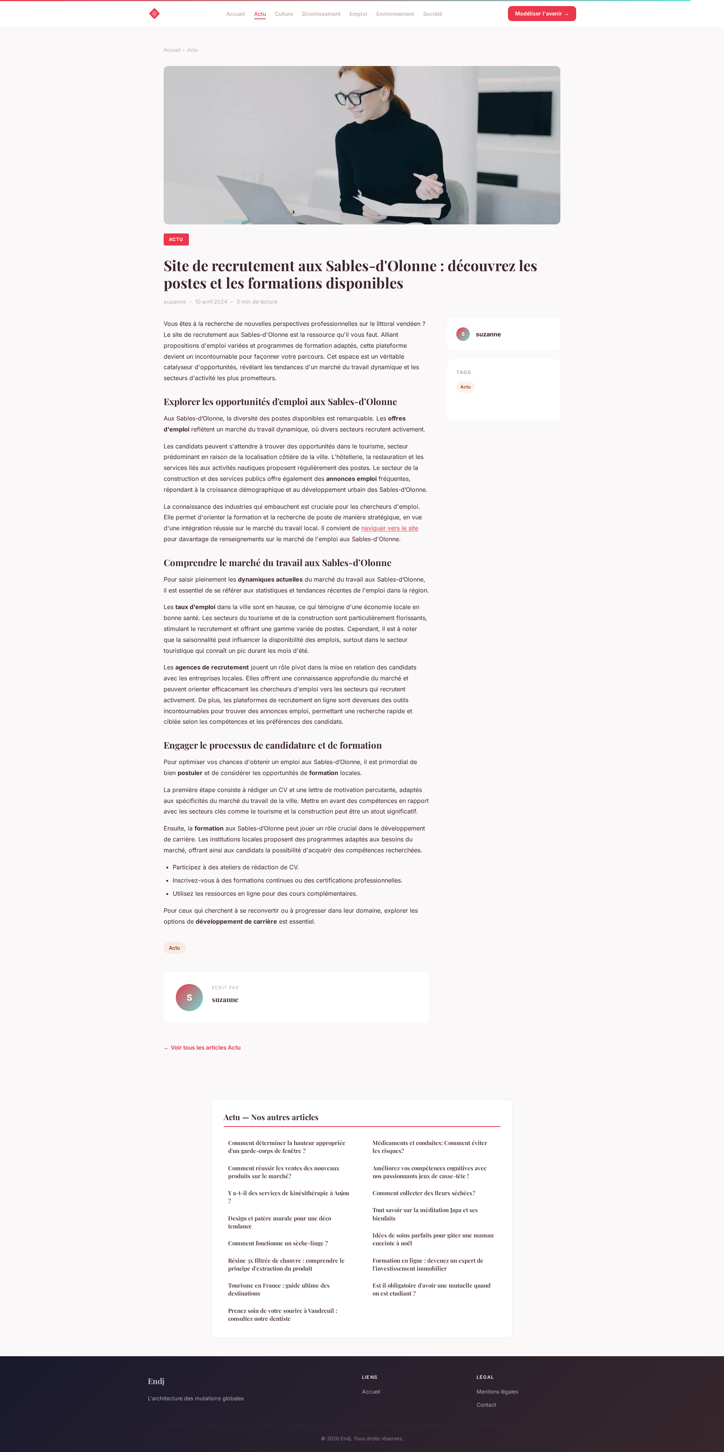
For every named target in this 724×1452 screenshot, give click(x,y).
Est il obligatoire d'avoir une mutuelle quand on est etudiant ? (432, 1289)
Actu (260, 13)
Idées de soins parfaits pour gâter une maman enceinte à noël (433, 1239)
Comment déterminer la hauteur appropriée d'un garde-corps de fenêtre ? (286, 1146)
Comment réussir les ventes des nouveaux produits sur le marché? (283, 1172)
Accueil (235, 13)
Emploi (358, 13)
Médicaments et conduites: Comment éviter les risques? (430, 1146)
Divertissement (321, 13)
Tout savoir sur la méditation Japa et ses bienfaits (425, 1214)
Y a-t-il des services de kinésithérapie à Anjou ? (288, 1197)
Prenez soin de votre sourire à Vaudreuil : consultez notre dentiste (282, 1314)
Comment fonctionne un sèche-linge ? (278, 1243)
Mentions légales (497, 1391)
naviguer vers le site (389, 528)
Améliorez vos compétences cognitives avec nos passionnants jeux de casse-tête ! (429, 1172)
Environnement (395, 13)
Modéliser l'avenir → (542, 13)
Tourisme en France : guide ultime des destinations (279, 1289)
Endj (156, 1380)
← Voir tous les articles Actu (202, 1047)
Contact (486, 1404)
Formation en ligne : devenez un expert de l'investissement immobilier (428, 1264)
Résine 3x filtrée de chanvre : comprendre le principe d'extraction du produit (286, 1264)
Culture (284, 13)
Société (432, 13)
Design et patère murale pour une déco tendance (279, 1222)
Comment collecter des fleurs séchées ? (424, 1193)
